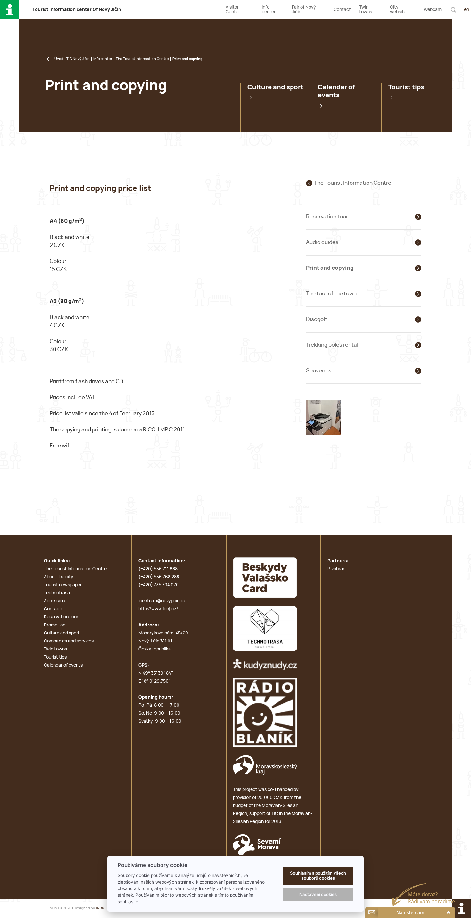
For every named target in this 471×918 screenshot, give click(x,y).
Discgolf (316, 319)
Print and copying (330, 268)
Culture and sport (275, 87)
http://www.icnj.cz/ (158, 609)
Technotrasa (57, 593)
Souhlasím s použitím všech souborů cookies (318, 876)
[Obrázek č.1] (323, 417)
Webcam (433, 9)
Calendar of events (336, 91)
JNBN (99, 908)
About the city (58, 577)
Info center (269, 9)
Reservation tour (327, 216)
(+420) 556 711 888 (158, 569)
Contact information (161, 561)
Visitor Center (233, 9)
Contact (342, 9)
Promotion (54, 625)
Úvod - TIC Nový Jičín (72, 59)
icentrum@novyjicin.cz (162, 601)
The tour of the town (331, 293)
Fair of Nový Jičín (304, 9)
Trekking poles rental (332, 345)
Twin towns (365, 9)
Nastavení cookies (318, 894)
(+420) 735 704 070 (158, 585)
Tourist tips (406, 87)
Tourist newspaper (63, 585)
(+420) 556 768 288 (158, 577)
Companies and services (69, 641)
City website (398, 9)
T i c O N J (76, 9)
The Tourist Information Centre (142, 59)
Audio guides (322, 242)
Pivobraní (336, 569)
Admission (54, 601)
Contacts (53, 609)
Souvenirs (318, 370)
